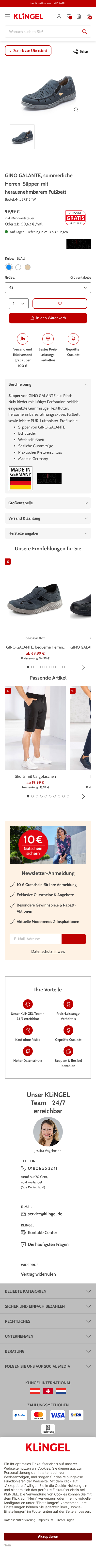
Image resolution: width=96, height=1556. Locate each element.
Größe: (10, 277)
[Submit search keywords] (84, 31)
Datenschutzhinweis (48, 951)
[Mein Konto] (59, 16)
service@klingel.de (45, 1214)
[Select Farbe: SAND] (28, 267)
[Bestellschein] (78, 16)
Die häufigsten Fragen (48, 1244)
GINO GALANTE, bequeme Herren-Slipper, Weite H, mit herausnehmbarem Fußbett (35, 647)
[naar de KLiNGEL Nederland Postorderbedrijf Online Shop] (61, 1391)
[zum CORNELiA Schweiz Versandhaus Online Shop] (48, 1391)
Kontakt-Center (42, 1232)
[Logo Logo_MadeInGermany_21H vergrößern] (20, 478)
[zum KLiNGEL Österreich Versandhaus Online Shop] (35, 1391)
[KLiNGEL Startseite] (28, 16)
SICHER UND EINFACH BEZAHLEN (35, 1306)
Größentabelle (80, 277)
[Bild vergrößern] (76, 110)
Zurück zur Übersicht (30, 50)
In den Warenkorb (51, 318)
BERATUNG (15, 1351)
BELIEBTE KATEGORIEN (25, 1291)
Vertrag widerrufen (38, 1274)
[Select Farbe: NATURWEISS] (18, 267)
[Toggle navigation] (7, 16)
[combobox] (48, 31)
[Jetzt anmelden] (74, 939)
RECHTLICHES (17, 1321)
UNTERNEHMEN (19, 1336)
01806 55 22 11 (42, 1168)
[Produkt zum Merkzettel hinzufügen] (59, 303)
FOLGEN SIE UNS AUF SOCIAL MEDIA (37, 1366)
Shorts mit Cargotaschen (35, 776)
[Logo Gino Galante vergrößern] (78, 244)
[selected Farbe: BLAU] (9, 267)
